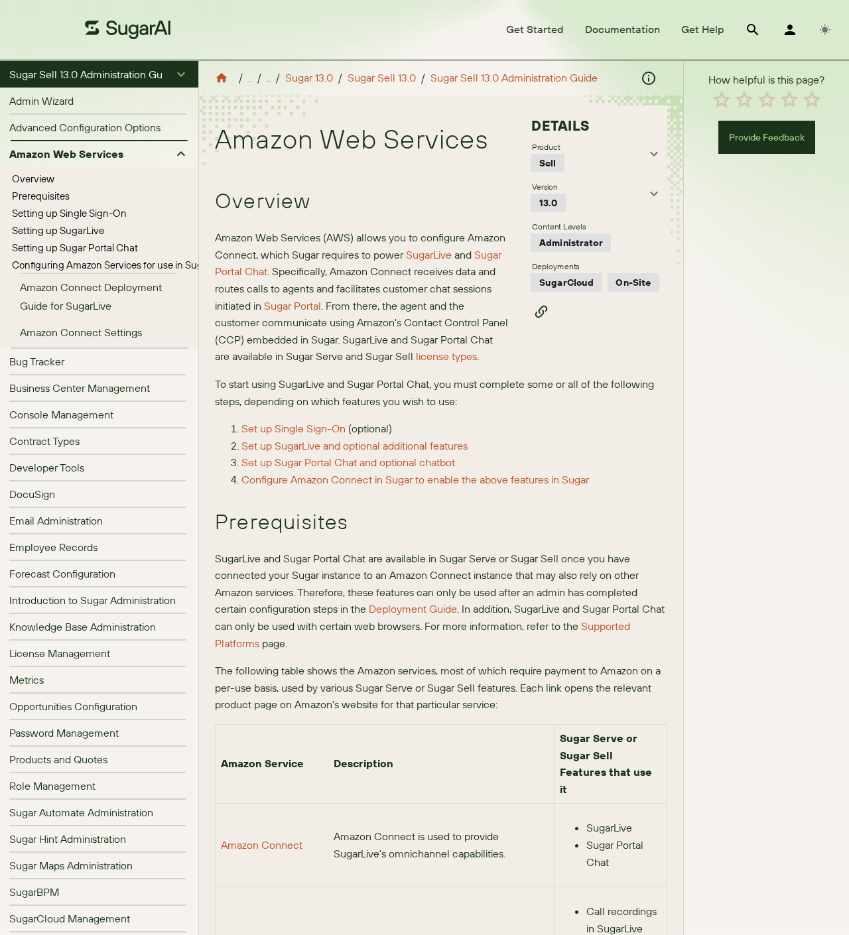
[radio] (721, 99)
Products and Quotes (58, 759)
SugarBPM (34, 892)
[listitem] (99, 101)
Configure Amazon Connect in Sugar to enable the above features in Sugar (415, 479)
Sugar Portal (292, 305)
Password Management (64, 732)
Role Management (52, 785)
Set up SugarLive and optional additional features (354, 445)
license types (446, 356)
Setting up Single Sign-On (69, 213)
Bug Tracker (36, 361)
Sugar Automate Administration (81, 812)
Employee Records (53, 547)
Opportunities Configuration (73, 706)
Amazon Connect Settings (81, 332)
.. (250, 77)
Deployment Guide (413, 608)
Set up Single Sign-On (293, 428)
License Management (59, 653)
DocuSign (32, 494)
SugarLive (427, 254)
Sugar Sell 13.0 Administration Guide (514, 77)
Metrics (26, 679)
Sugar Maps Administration (71, 865)
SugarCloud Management (69, 918)
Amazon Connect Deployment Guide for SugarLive (91, 296)
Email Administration (56, 520)
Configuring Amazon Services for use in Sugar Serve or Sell (139, 265)
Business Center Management (79, 388)
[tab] (534, 30)
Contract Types (44, 441)
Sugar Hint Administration (67, 838)
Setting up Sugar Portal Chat (75, 247)
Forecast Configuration (62, 573)
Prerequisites (41, 196)
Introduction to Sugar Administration (92, 600)
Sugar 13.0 (309, 77)
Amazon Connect (261, 844)
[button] (99, 74)
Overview (33, 178)
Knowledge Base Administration (82, 626)
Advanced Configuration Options (85, 127)
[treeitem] (99, 179)
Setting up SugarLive (58, 230)
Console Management (61, 414)
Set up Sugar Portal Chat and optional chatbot (348, 462)
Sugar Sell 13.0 (382, 77)
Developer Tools (46, 467)
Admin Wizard (41, 100)
